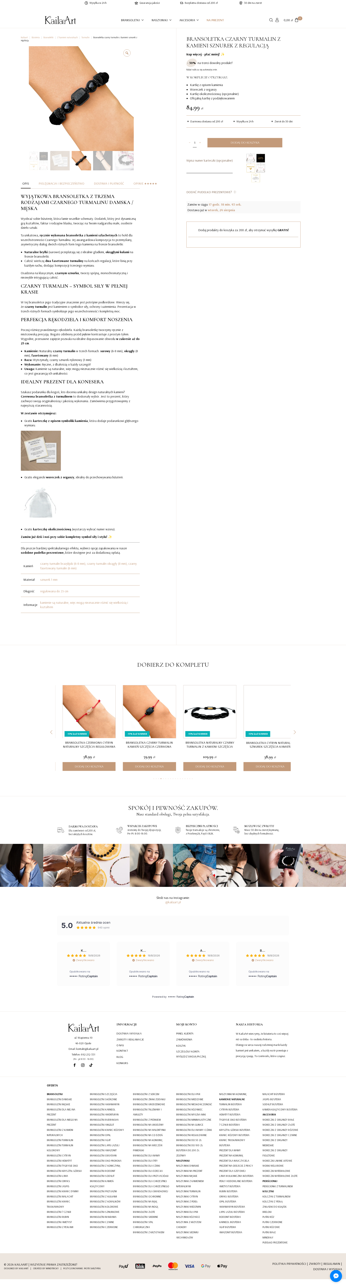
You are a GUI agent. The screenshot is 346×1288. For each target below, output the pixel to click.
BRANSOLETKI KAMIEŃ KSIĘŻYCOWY (102, 1183)
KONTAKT (122, 1050)
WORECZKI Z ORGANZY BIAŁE (278, 1119)
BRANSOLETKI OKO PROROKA (105, 1160)
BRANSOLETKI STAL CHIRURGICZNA (143, 1224)
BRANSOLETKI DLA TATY (145, 1160)
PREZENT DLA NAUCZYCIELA (234, 1160)
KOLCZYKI (268, 1191)
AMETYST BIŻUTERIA (229, 1186)
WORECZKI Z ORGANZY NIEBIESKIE (275, 1142)
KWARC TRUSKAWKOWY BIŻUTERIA (232, 1142)
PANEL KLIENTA (184, 1033)
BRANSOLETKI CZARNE (102, 1222)
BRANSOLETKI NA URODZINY (148, 1124)
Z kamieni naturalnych (67, 37)
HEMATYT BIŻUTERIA (229, 1114)
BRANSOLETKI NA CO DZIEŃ (147, 1135)
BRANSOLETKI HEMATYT (59, 1160)
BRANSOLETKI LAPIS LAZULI (104, 1145)
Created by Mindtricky (46, 1268)
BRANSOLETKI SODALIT (102, 1175)
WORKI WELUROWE (273, 1165)
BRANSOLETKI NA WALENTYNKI (149, 1129)
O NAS (120, 1045)
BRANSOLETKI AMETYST (59, 1222)
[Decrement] (189, 142)
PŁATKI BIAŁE (269, 1232)
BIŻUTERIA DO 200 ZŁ (187, 1150)
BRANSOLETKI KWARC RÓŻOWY (107, 1129)
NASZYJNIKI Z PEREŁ (187, 1201)
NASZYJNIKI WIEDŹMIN (188, 1206)
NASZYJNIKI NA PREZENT (189, 1170)
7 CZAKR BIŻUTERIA (229, 1124)
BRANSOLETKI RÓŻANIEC (189, 1109)
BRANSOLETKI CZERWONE (104, 1227)
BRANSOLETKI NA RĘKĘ (145, 1201)
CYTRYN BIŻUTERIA (229, 1109)
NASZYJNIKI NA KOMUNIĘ (232, 1094)
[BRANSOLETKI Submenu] (144, 20)
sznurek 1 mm (48, 580)
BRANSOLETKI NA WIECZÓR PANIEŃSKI (147, 1148)
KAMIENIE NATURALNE (232, 1099)
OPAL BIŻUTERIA (227, 1201)
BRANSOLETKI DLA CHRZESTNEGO (151, 1186)
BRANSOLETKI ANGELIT (102, 1124)
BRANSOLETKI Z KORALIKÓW (105, 1201)
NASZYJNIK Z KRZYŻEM (188, 1222)
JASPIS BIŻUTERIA (272, 1099)
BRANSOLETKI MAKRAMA (103, 1216)
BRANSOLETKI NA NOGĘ (145, 1206)
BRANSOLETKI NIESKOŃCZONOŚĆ (194, 1104)
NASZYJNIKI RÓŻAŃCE (188, 1216)
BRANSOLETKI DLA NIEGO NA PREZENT (62, 1122)
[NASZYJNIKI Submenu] (171, 20)
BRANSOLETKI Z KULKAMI (103, 1196)
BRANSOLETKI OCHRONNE (147, 1196)
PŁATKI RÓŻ (269, 1216)
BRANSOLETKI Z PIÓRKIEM (147, 1119)
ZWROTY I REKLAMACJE (130, 1039)
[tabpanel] (80, 403)
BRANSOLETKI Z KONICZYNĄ (105, 1165)
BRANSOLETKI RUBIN (58, 1216)
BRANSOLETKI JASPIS (58, 1186)
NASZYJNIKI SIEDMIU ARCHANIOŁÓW (187, 1235)
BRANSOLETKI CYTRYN (59, 1155)
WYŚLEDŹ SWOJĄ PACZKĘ (191, 1056)
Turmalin (85, 37)
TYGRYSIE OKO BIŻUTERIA (232, 1119)
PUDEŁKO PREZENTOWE (275, 1242)
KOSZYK (181, 1045)
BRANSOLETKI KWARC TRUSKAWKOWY (58, 1204)
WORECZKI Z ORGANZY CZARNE (280, 1135)
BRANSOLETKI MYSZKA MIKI (191, 1114)
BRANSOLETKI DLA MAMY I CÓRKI (194, 1129)
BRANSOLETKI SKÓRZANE (103, 1099)
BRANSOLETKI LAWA (57, 1175)
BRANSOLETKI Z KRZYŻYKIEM (148, 1232)
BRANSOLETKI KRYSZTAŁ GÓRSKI (64, 1170)
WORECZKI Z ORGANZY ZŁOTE (279, 1124)
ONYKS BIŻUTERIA (228, 1196)
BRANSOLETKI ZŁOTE (144, 1211)
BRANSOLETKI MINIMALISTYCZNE (193, 1119)
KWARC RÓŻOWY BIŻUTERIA (234, 1135)
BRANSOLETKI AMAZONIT (103, 1150)
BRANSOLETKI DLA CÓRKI (146, 1165)
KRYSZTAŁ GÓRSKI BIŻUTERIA (234, 1129)
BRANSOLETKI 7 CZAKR (59, 1211)
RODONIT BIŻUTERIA (230, 1216)
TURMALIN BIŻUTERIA (230, 1104)
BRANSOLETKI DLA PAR (188, 1094)
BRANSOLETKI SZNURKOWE (104, 1211)
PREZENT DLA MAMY (230, 1150)
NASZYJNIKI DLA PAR (187, 1211)
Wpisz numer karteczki (209, 160)
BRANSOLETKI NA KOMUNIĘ (147, 1140)
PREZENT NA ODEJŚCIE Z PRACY (236, 1165)
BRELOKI (267, 1211)
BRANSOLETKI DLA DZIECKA (147, 1170)
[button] (51, 732)
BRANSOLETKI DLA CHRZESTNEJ (150, 1181)
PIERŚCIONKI (270, 1181)
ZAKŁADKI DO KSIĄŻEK (275, 1206)
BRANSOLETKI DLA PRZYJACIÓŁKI (150, 1175)
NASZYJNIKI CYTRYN (187, 1196)
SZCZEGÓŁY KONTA (188, 1051)
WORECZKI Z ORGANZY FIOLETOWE (275, 1153)
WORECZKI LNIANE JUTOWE (277, 1160)
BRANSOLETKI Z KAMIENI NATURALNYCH (60, 1132)
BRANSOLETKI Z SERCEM (146, 1094)
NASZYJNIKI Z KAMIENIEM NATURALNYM (190, 1183)
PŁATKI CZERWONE (273, 1222)
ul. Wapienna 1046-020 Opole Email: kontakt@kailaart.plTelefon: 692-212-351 (83, 1046)
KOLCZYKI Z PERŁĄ (273, 1201)
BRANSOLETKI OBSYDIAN (103, 1155)
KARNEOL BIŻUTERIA (230, 1222)
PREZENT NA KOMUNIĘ (231, 1155)
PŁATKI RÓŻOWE (271, 1227)
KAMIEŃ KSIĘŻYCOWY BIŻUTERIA (280, 1109)
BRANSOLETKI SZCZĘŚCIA (103, 1094)
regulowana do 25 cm (54, 591)
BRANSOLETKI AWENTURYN (104, 1114)
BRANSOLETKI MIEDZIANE (189, 1099)
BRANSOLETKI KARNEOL (102, 1109)
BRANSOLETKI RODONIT (102, 1170)
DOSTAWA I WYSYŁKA (129, 1033)
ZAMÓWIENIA (184, 1039)
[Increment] (200, 142)
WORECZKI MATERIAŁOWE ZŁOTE (280, 1175)
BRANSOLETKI (130, 20)
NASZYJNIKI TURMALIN (188, 1191)
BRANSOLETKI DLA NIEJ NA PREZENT (61, 1112)
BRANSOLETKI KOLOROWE (104, 1206)
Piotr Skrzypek (92, 1268)
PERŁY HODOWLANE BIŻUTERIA (235, 1181)
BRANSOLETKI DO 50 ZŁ (189, 1140)
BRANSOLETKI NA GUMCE (189, 1124)
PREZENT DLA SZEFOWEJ (232, 1170)
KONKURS (122, 1063)
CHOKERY (181, 1227)
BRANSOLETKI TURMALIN (60, 1140)
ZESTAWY (181, 1155)
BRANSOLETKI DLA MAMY (146, 1155)
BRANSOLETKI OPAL (100, 1135)
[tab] (26, 183)
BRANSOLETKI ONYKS (58, 1181)
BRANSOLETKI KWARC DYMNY (63, 1191)
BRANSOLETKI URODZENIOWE (149, 1104)
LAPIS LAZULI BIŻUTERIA (232, 1211)
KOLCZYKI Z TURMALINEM (276, 1196)
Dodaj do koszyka (245, 142)
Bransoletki (48, 37)
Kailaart (24, 37)
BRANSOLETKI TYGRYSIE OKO (62, 1165)
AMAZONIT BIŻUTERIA (230, 1232)
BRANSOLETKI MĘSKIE (58, 1104)
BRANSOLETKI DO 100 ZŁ (189, 1145)
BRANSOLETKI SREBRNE (145, 1216)
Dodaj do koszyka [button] (82, 766)
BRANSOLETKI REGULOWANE (191, 1135)
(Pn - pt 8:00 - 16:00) (83, 1059)
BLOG (120, 1057)
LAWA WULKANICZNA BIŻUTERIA (236, 1175)
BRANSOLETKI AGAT (100, 1140)
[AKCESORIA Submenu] (199, 20)
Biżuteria (36, 37)
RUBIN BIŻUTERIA (228, 1191)
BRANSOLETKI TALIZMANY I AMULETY (147, 1112)
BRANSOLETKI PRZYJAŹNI (103, 1191)
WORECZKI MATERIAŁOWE (276, 1170)
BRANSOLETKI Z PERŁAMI (60, 1227)
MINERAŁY (268, 1237)
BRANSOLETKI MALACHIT (60, 1196)
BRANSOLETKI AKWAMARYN (104, 1104)
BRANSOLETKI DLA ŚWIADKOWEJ (150, 1191)
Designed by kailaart (16, 1268)
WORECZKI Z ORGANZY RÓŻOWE (280, 1129)
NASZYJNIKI (160, 20)
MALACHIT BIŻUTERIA (274, 1094)
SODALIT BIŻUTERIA (273, 1104)
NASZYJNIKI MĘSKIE (186, 1175)
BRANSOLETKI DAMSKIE (59, 1099)
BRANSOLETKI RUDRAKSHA (104, 1119)
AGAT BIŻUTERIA (227, 1227)
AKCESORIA (187, 20)
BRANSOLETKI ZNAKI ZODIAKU (149, 1099)
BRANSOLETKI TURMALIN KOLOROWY (60, 1148)
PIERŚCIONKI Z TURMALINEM (278, 1186)
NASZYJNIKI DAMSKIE (187, 1165)
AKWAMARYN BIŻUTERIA (232, 1206)
